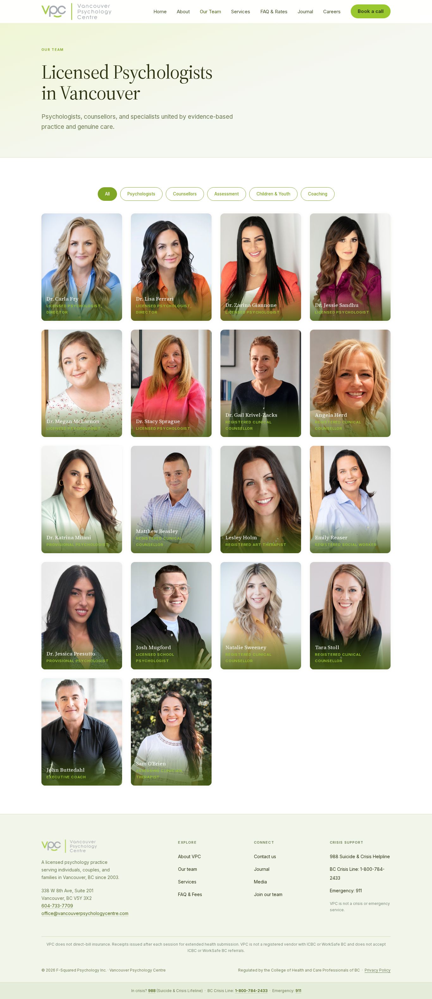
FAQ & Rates (273, 12)
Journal (305, 12)
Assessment (226, 193)
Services (240, 12)
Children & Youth (273, 193)
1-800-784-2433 (251, 990)
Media (260, 881)
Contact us (265, 856)
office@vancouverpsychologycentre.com (84, 913)
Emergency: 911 (346, 890)
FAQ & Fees (190, 894)
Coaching (317, 193)
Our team (187, 869)
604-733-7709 (57, 905)
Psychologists (141, 193)
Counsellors (185, 193)
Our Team (210, 12)
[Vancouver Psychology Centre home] (76, 11)
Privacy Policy (378, 970)
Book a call (371, 11)
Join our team (268, 894)
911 (298, 990)
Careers (332, 12)
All (107, 193)
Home (160, 12)
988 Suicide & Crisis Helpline (360, 856)
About (183, 12)
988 (152, 990)
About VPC (189, 856)
